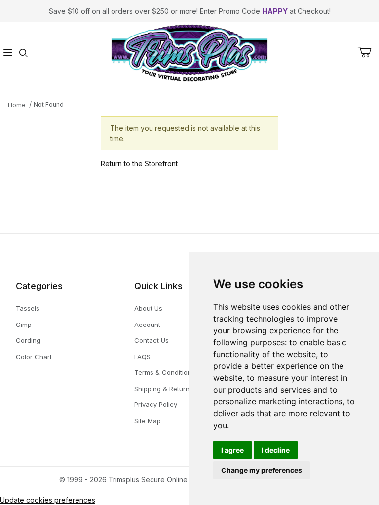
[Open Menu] (8, 53)
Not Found (49, 104)
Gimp (24, 324)
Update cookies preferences (47, 500)
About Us (148, 308)
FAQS (142, 357)
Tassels (27, 308)
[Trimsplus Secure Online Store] (189, 52)
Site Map (147, 421)
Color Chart (34, 357)
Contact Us (151, 340)
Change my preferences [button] (261, 470)
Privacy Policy (155, 404)
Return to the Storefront (139, 163)
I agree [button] (232, 450)
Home (17, 104)
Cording (28, 340)
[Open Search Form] (24, 53)
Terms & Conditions (164, 372)
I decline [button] (276, 450)
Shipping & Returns (163, 389)
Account (147, 324)
